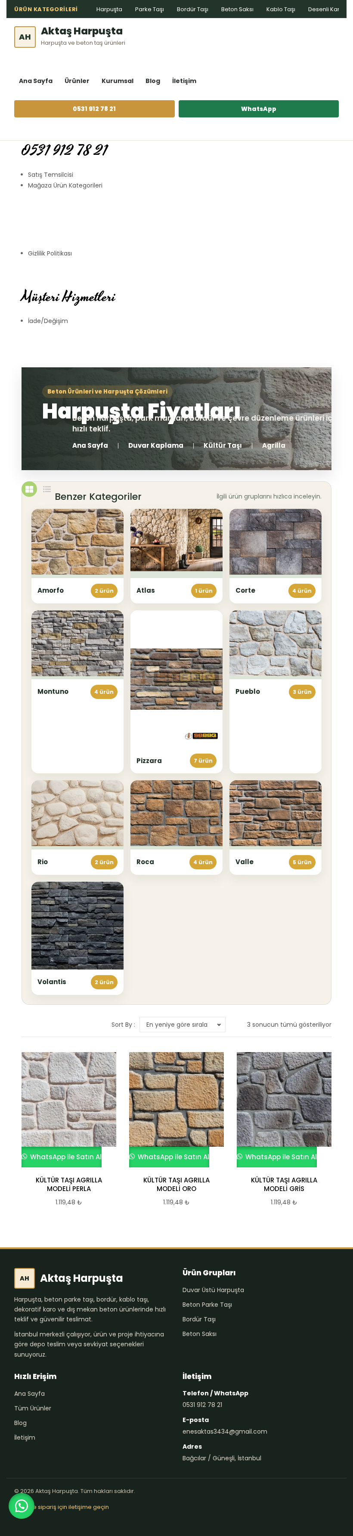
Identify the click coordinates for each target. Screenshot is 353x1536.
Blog (153, 81)
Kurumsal (117, 81)
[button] (21, 1506)
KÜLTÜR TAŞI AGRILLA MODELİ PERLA (69, 1184)
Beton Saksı (237, 9)
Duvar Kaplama (155, 445)
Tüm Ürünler (32, 1408)
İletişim (184, 81)
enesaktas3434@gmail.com (225, 1431)
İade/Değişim (48, 321)
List (47, 489)
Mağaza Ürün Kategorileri (65, 185)
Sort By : (123, 1024)
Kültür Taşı (223, 445)
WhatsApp (258, 109)
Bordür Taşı (192, 9)
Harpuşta (109, 9)
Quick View (65, 1109)
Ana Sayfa (36, 81)
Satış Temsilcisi (50, 174)
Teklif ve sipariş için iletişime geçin (61, 1507)
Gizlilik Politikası (50, 253)
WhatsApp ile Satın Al (65, 1156)
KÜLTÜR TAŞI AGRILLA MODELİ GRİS (284, 1184)
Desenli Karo (326, 9)
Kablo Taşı (280, 9)
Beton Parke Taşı (207, 1304)
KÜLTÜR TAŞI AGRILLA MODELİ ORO (176, 1184)
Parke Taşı (149, 9)
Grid (29, 489)
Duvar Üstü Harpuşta (213, 1290)
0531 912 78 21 (94, 109)
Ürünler (77, 81)
